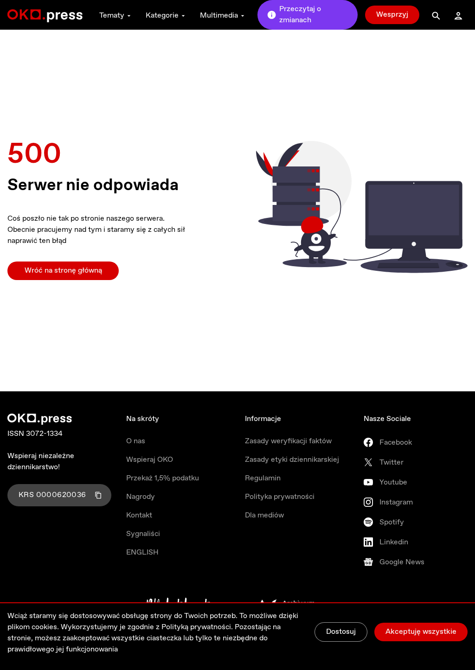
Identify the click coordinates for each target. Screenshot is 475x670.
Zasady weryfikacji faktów (288, 441)
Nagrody (140, 497)
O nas (135, 441)
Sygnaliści (143, 534)
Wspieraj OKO (149, 460)
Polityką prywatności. (197, 627)
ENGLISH (142, 552)
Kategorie (162, 15)
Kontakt (139, 515)
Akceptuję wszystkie (420, 632)
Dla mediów (264, 515)
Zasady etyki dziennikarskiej (292, 460)
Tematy (111, 15)
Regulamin (263, 478)
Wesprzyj (392, 14)
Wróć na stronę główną (63, 270)
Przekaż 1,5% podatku (162, 478)
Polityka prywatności (280, 497)
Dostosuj (341, 632)
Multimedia (219, 15)
